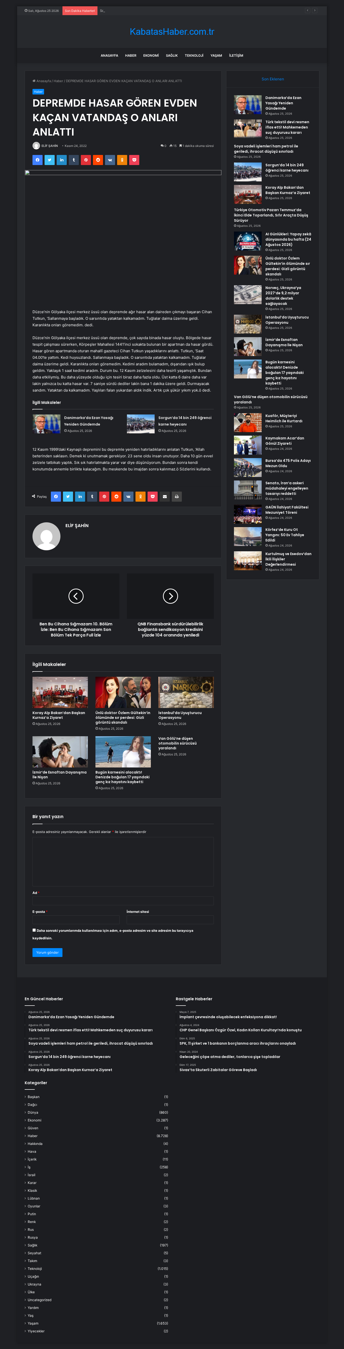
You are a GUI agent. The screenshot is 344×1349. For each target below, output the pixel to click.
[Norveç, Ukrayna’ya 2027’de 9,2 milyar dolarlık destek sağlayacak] (248, 294)
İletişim (236, 55)
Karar (32, 1183)
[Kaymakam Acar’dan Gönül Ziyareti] (248, 445)
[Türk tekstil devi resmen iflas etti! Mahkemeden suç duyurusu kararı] (248, 128)
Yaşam (216, 55)
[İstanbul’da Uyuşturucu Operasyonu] (186, 692)
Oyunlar (34, 1206)
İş (29, 1167)
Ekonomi (151, 55)
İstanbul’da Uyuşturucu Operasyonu (180, 715)
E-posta (40, 912)
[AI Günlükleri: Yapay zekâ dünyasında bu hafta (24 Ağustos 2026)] (248, 241)
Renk (32, 1222)
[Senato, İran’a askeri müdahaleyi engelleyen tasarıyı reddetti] (248, 489)
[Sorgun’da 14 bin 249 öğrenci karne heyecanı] (141, 423)
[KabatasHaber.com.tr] (172, 31)
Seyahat (34, 1253)
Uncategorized (39, 1300)
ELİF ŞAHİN (50, 146)
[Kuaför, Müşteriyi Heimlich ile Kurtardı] (248, 422)
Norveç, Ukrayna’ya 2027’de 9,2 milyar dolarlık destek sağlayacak (283, 295)
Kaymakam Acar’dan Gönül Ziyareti (284, 441)
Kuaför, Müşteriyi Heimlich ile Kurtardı (283, 418)
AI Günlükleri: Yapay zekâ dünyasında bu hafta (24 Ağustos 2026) (288, 239)
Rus (31, 1230)
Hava (32, 1151)
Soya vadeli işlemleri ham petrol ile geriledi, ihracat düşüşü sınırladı (152, 11)
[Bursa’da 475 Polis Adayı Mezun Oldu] (248, 467)
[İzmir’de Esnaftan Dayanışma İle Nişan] (60, 751)
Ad (36, 893)
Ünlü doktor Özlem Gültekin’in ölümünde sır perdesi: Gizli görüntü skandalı (122, 717)
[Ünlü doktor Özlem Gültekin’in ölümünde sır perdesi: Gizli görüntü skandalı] (123, 692)
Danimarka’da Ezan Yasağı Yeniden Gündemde (283, 103)
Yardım (33, 1308)
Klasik (32, 1191)
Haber (130, 55)
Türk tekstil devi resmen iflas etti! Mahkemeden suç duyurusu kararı (287, 127)
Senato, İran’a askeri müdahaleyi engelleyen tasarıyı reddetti (286, 488)
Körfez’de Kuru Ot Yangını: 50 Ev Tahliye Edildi (284, 535)
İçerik (32, 1159)
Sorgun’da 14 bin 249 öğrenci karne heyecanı (286, 168)
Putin (32, 1214)
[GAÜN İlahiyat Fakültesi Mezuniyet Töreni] (248, 514)
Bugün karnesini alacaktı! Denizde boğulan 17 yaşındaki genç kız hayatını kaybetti (122, 777)
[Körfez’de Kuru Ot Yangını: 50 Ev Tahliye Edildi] (248, 536)
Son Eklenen (273, 79)
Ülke (31, 1292)
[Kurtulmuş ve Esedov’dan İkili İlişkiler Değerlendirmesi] (248, 560)
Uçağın (33, 1276)
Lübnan (34, 1198)
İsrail (31, 1175)
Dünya (33, 1112)
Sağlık (172, 55)
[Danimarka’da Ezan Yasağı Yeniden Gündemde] (46, 423)
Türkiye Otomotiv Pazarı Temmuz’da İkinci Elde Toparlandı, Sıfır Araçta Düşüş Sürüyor (271, 215)
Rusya (33, 1237)
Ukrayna (34, 1284)
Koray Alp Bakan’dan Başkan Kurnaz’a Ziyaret (58, 715)
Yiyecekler (36, 1331)
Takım (32, 1261)
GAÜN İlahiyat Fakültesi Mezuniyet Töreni (286, 510)
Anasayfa (109, 55)
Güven (33, 1128)
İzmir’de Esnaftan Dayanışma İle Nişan (59, 775)
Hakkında (35, 1144)
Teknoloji (194, 55)
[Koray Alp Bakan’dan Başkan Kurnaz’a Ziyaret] (60, 692)
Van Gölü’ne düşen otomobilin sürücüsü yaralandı (177, 743)
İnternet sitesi (138, 912)
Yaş (30, 1315)
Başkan (34, 1097)
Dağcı (32, 1105)
